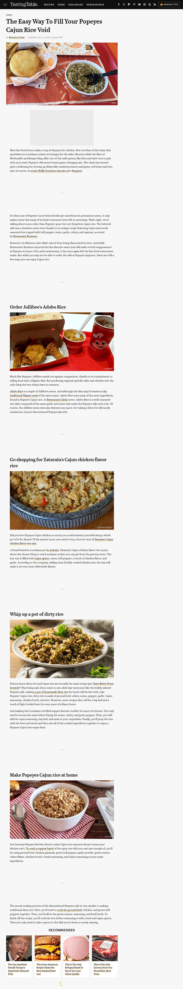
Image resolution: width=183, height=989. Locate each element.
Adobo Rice (16, 391)
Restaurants (95, 4)
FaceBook (109, 369)
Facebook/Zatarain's (105, 527)
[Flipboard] (129, 5)
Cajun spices (41, 558)
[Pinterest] (134, 5)
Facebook (109, 836)
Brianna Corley (17, 37)
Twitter (113, 103)
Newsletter (171, 4)
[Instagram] (144, 5)
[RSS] (154, 5)
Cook (9, 15)
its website (52, 550)
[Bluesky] (139, 5)
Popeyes (76, 170)
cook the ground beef (69, 910)
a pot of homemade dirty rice (51, 692)
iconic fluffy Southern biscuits (48, 170)
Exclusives (75, 4)
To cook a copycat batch (40, 848)
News (61, 4)
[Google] (149, 5)
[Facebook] (118, 5)
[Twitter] (124, 5)
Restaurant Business (25, 236)
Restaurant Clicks (57, 399)
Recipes (49, 4)
